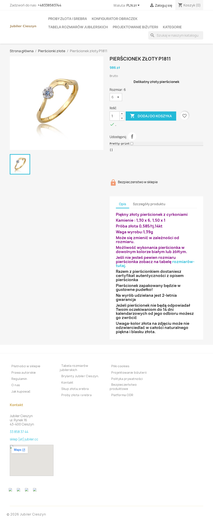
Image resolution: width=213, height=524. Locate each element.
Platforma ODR (122, 395)
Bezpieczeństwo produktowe (123, 387)
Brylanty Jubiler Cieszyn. (80, 376)
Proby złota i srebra (67, 18)
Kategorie (172, 27)
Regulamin (19, 379)
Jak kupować (21, 391)
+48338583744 (49, 5)
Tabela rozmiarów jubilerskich (78, 27)
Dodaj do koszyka (151, 115)
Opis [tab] (122, 204)
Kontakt (67, 382)
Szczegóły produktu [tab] (149, 204)
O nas (15, 385)
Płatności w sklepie (26, 366)
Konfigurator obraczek (114, 18)
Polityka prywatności (127, 379)
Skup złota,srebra (75, 389)
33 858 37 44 (19, 432)
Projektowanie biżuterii (135, 27)
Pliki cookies (120, 366)
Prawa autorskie (23, 372)
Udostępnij (132, 136)
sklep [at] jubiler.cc (24, 439)
